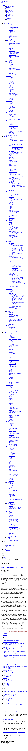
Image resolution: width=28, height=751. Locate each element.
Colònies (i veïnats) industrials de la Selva (12, 711)
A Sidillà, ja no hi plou (8, 648)
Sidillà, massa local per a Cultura (10, 653)
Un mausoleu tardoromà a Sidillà (10, 642)
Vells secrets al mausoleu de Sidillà (11, 640)
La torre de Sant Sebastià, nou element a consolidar (15, 659)
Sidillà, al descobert (7, 649)
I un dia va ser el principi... (9, 725)
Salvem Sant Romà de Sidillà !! (12, 567)
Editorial (5, 558)
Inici (4, 557)
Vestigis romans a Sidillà (9, 657)
